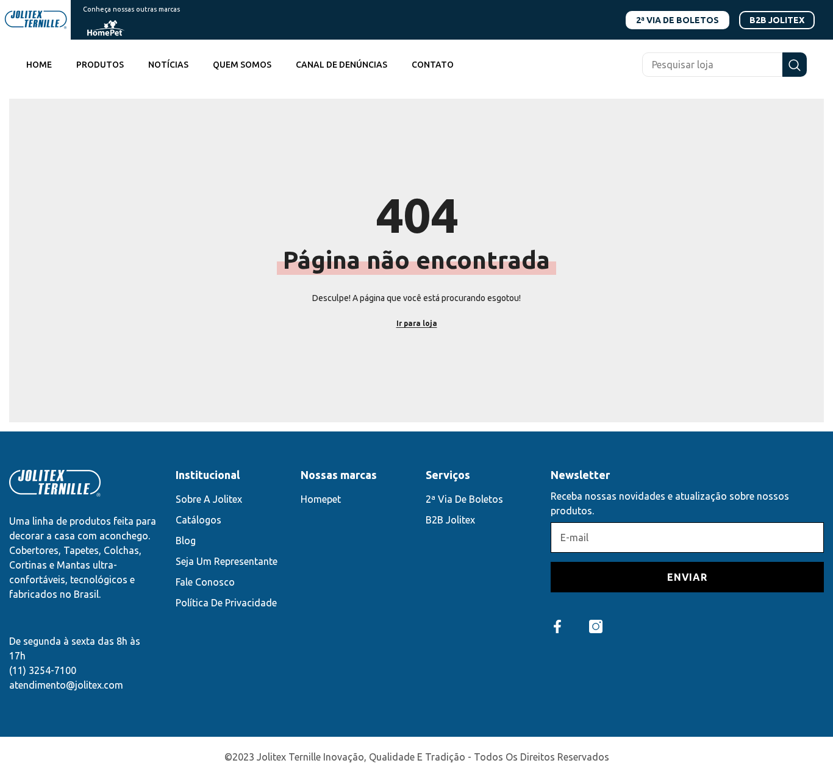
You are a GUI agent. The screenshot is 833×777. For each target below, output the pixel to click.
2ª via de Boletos (677, 20)
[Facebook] (557, 626)
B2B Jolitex (776, 20)
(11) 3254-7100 (42, 670)
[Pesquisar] (724, 64)
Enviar (687, 577)
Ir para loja (416, 323)
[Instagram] (595, 626)
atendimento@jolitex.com (66, 684)
